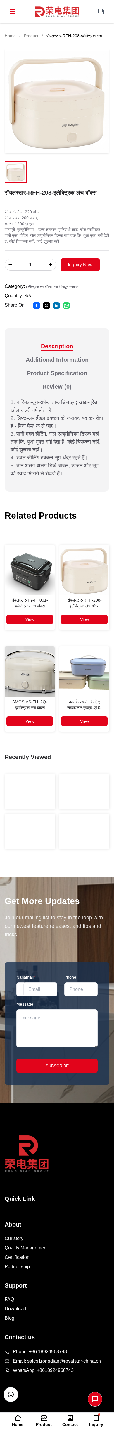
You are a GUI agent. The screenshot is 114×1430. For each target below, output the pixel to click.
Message (24, 1004)
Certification (17, 1257)
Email (29, 977)
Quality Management (26, 1247)
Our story (14, 1238)
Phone (70, 977)
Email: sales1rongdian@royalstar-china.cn (57, 1360)
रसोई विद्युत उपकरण (66, 287)
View (29, 619)
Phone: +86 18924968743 (40, 1351)
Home (10, 35)
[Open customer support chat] (11, 1394)
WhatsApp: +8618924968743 (43, 1370)
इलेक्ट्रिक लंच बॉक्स (39, 287)
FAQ (9, 1299)
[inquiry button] (101, 11)
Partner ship (17, 1266)
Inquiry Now (80, 264)
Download (15, 1308)
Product (31, 35)
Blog (9, 1318)
